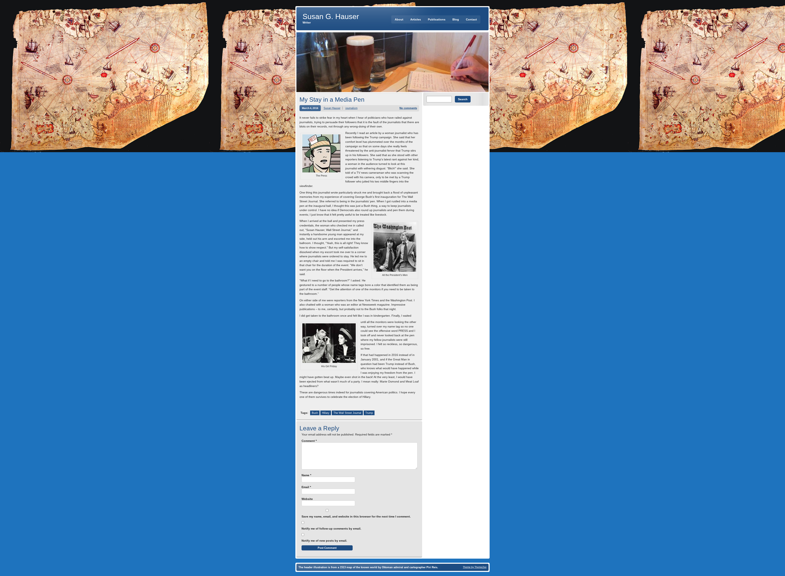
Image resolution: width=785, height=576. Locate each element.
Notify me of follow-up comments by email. (331, 528)
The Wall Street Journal (347, 412)
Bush (315, 412)
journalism (351, 108)
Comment (309, 440)
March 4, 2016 (310, 108)
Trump (369, 412)
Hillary (325, 412)
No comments (408, 108)
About (399, 19)
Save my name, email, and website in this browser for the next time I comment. (356, 516)
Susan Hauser (332, 108)
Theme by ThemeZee (475, 567)
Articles (415, 19)
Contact (471, 19)
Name (306, 475)
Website (307, 499)
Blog (455, 19)
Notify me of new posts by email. (324, 540)
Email (306, 487)
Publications (436, 19)
